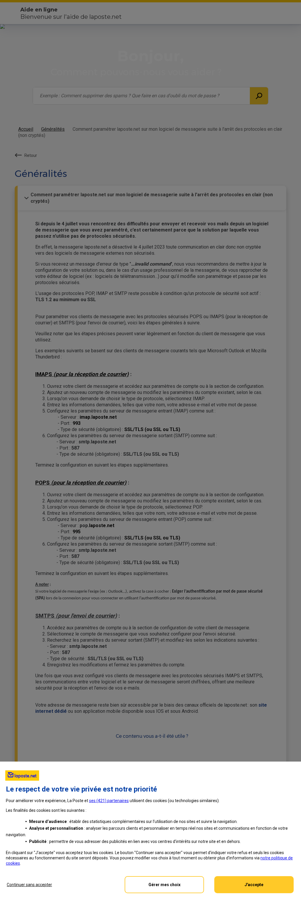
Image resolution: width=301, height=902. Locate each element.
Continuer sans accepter (29, 884)
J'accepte (254, 884)
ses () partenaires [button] (109, 800)
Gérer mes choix (164, 884)
